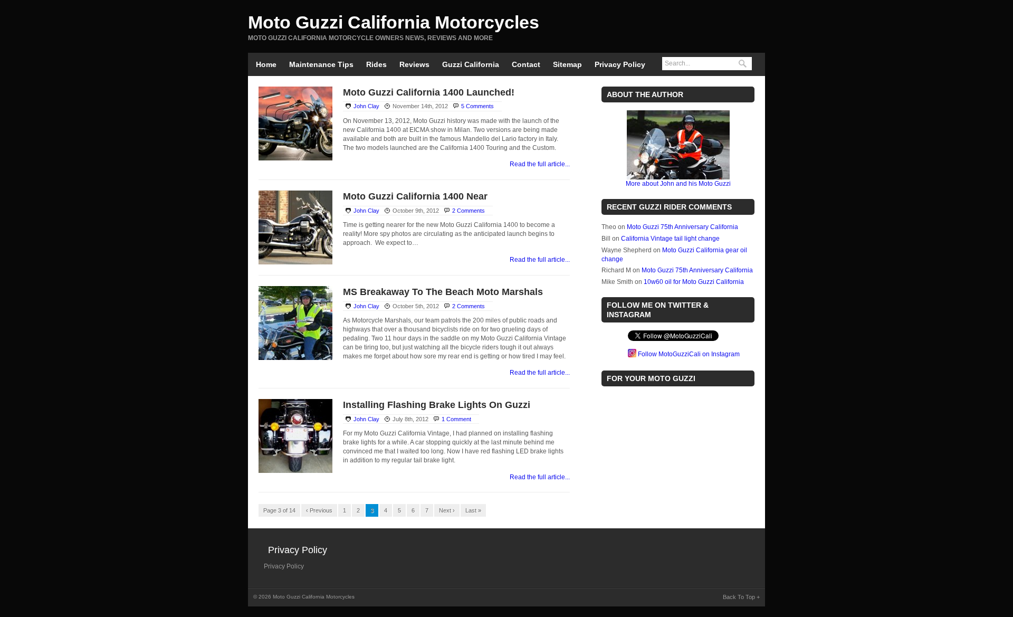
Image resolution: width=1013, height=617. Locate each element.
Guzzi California (470, 64)
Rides (376, 64)
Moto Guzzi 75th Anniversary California (682, 227)
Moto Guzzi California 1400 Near (415, 196)
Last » (473, 510)
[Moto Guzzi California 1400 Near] (295, 262)
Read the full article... (540, 164)
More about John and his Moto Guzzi (678, 183)
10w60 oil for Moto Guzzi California (694, 282)
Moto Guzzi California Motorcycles (393, 22)
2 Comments (468, 210)
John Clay (366, 106)
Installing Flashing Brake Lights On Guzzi (436, 405)
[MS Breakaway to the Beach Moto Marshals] (295, 358)
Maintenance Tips (321, 64)
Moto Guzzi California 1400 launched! (428, 92)
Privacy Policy (620, 64)
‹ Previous (319, 510)
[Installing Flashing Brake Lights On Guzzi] (295, 470)
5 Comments (477, 106)
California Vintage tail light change (670, 238)
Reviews (414, 64)
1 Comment (456, 419)
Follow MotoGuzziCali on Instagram (689, 354)
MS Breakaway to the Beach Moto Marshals (443, 292)
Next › (447, 510)
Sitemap (567, 64)
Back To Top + (741, 597)
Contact (526, 64)
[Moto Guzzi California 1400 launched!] (295, 158)
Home (266, 64)
